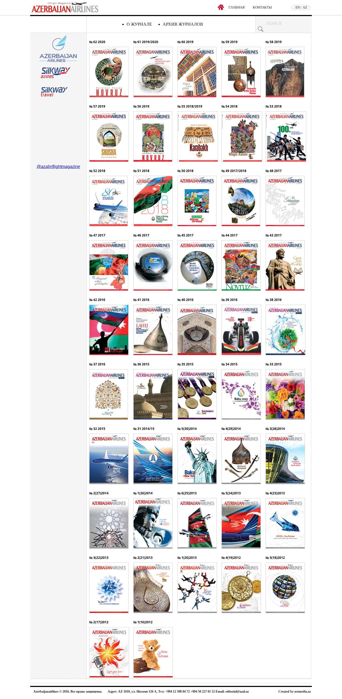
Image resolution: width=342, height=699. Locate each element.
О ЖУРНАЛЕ (139, 24)
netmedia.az (302, 691)
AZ (305, 7)
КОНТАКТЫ (262, 7)
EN (298, 7)
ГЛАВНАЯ (236, 7)
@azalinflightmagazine (58, 166)
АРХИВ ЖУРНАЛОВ (183, 24)
